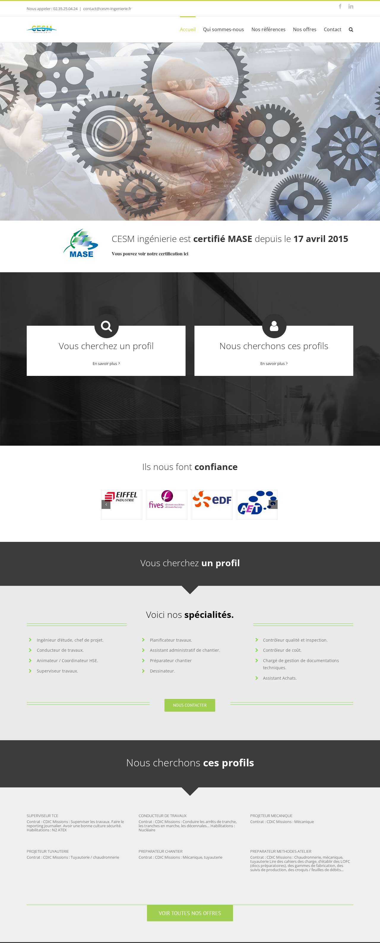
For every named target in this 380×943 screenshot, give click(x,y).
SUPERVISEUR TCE (42, 815)
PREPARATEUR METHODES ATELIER (280, 851)
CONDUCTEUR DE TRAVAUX (162, 815)
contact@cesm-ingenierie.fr (107, 8)
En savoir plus (105, 363)
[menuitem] (191, 29)
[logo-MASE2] (81, 230)
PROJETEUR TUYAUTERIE (48, 851)
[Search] (351, 29)
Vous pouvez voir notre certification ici (150, 253)
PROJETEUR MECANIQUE (271, 815)
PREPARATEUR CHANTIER (161, 851)
